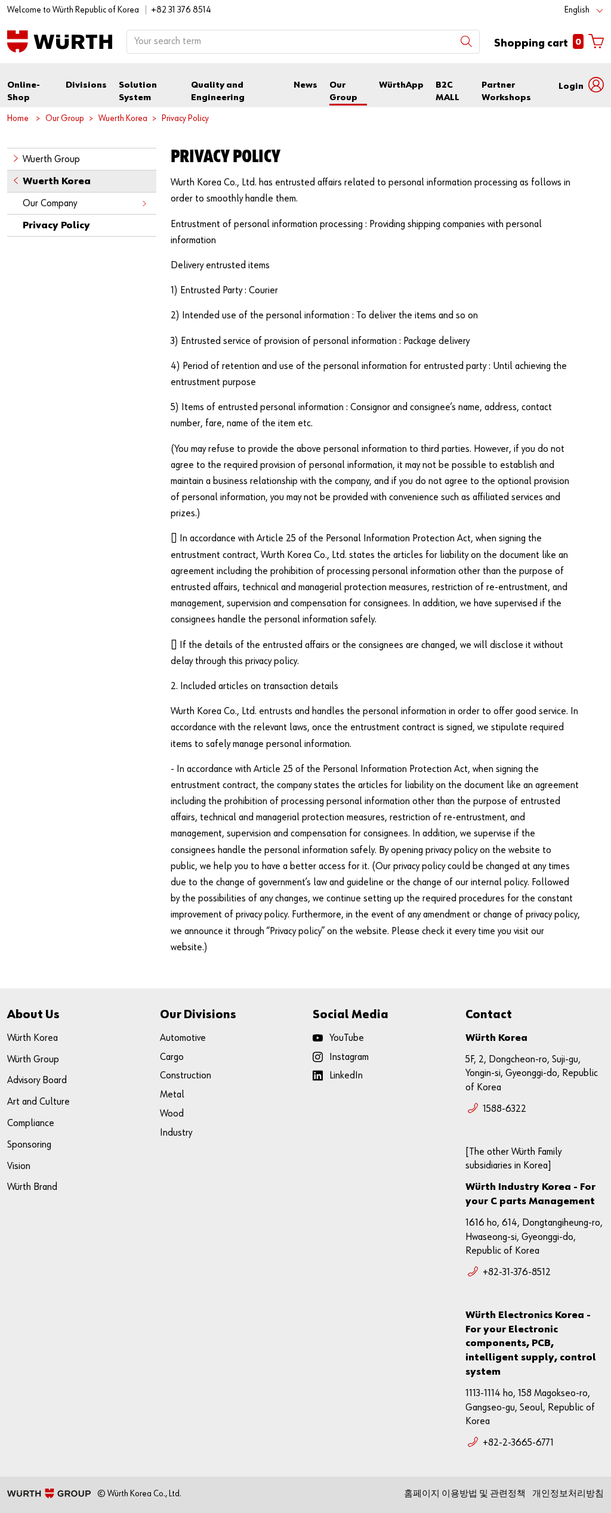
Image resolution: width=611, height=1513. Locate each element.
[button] (581, 85)
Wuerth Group (51, 159)
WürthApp (401, 84)
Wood (172, 1114)
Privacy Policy (185, 118)
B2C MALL (447, 91)
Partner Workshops (506, 91)
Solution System (138, 91)
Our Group (343, 91)
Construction (185, 1076)
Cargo (172, 1057)
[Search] (466, 41)
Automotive (183, 1038)
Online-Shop (23, 91)
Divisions (86, 84)
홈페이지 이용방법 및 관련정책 (465, 1493)
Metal (172, 1095)
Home (18, 118)
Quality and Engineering (218, 91)
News (305, 84)
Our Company (50, 204)
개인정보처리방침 (568, 1493)
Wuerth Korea (122, 118)
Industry (176, 1133)
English (577, 9)
